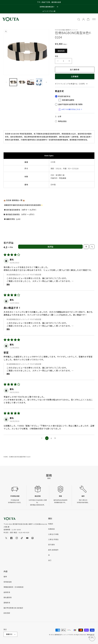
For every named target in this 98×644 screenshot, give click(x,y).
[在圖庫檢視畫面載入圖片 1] (13, 82)
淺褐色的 (61, 51)
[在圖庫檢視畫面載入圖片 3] (30, 82)
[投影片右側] (46, 82)
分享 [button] (59, 116)
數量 (56, 56)
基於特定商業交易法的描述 (13, 608)
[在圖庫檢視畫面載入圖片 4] (39, 82)
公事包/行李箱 (53, 534)
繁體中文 (9, 634)
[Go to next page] (56, 438)
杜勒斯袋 (51, 529)
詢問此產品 (62, 121)
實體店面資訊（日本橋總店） (14, 587)
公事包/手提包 (53, 539)
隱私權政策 (8, 597)
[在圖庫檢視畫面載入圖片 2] (22, 82)
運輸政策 (7, 602)
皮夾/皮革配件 (53, 550)
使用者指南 (8, 582)
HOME (6, 457)
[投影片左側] (6, 82)
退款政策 (7, 592)
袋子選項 (51, 544)
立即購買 (75, 76)
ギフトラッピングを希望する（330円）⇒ (71, 83)
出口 (49, 560)
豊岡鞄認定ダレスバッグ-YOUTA (63, 634)
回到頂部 (7, 613)
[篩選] (86, 246)
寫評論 (50, 246)
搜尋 (5, 576)
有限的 (50, 524)
